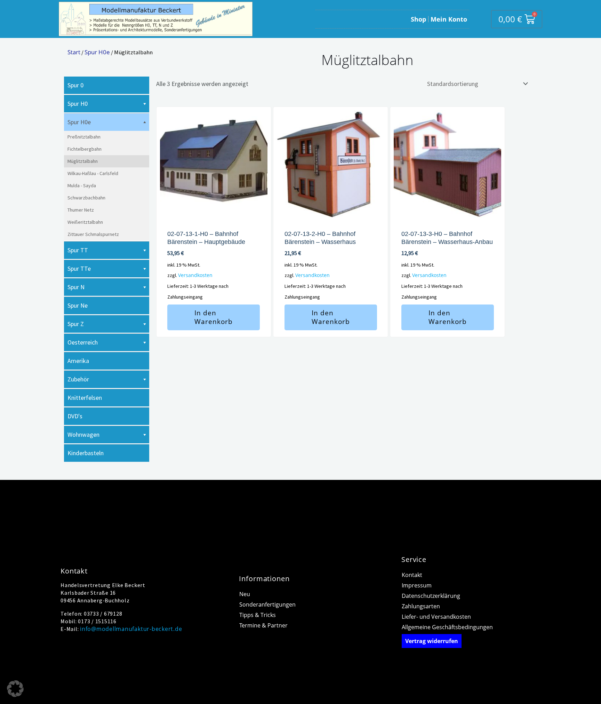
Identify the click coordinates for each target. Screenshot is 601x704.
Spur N (76, 287)
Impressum (417, 585)
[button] (15, 688)
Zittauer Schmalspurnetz (93, 234)
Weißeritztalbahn (85, 222)
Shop (418, 19)
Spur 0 (75, 85)
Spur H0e (97, 52)
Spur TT (77, 250)
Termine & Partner (263, 625)
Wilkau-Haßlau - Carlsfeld (92, 173)
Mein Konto (449, 19)
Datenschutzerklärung (431, 596)
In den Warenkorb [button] (213, 317)
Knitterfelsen (84, 398)
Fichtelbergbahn (84, 149)
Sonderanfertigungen (267, 604)
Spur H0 (77, 104)
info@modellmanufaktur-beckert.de (131, 629)
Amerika (78, 361)
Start (73, 52)
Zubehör (78, 379)
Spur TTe (79, 268)
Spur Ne (77, 305)
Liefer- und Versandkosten (436, 616)
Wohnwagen (83, 434)
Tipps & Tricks (257, 615)
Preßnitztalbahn (84, 137)
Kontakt (412, 575)
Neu (244, 594)
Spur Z (75, 324)
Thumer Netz (80, 210)
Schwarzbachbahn (86, 198)
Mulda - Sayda (81, 185)
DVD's (74, 416)
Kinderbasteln (85, 453)
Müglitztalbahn (82, 161)
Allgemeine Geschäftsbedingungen (447, 627)
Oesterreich (82, 342)
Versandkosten (195, 275)
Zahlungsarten (421, 606)
